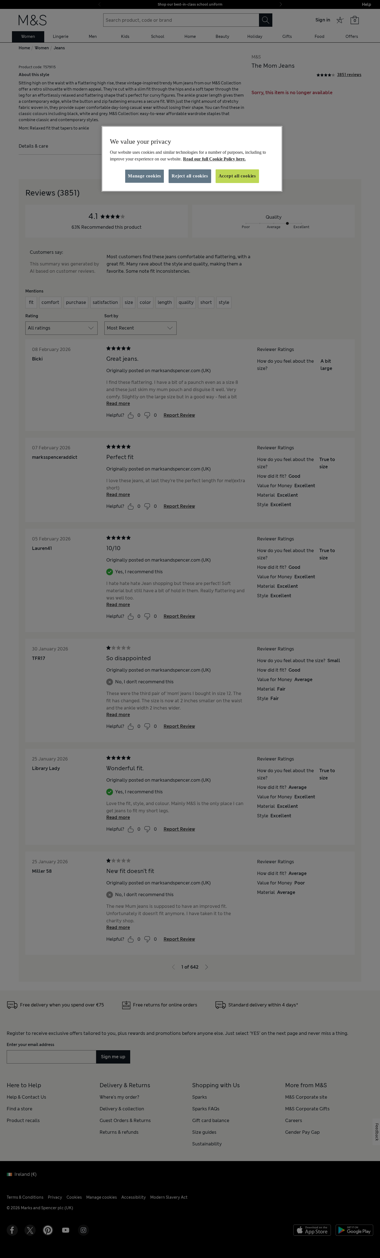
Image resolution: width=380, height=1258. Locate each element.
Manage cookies (144, 176)
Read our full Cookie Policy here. (214, 159)
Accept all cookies (237, 176)
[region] (192, 159)
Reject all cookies (190, 176)
